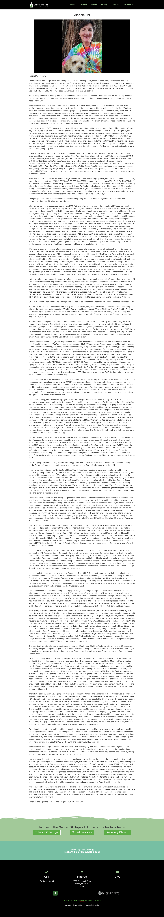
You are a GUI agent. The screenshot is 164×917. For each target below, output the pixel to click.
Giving (94, 5)
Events (104, 5)
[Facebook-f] (55, 893)
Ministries (127, 5)
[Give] (117, 872)
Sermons (83, 5)
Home (72, 5)
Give (117, 876)
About (113, 5)
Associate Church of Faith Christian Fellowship (82, 905)
